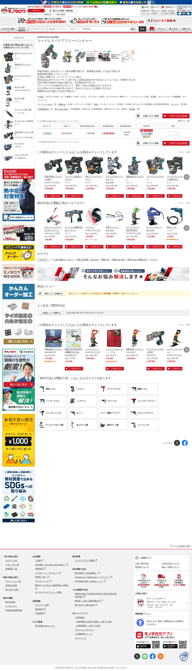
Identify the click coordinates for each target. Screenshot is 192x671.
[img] (14, 10)
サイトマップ (81, 638)
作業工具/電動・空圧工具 (87, 260)
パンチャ (154, 260)
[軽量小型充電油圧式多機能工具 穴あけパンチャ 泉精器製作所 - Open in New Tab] (74, 338)
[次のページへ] (187, 177)
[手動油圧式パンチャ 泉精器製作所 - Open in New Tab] (53, 338)
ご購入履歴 (60, 14)
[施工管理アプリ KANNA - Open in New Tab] (18, 387)
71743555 (47, 133)
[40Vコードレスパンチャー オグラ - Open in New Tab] (94, 166)
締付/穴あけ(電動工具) (137, 260)
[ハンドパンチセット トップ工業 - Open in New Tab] (115, 338)
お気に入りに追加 (151, 116)
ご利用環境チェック (83, 634)
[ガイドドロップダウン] (168, 12)
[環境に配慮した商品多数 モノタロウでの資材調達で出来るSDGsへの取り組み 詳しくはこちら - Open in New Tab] (18, 521)
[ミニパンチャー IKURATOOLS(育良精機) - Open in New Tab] (94, 338)
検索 (142, 29)
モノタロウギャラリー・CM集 (48, 592)
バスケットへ (55, 196)
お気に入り (186, 29)
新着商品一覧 (11, 569)
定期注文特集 (11, 585)
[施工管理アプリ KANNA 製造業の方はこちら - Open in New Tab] (18, 410)
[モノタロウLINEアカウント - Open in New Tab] (145, 659)
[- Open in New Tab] (143, 581)
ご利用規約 (80, 617)
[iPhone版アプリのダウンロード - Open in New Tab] (148, 645)
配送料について (142, 567)
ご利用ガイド (145, 558)
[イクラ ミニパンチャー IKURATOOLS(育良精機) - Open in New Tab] (176, 338)
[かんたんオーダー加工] (18, 344)
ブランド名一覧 (12, 565)
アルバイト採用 (42, 605)
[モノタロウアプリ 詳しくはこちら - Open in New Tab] (161, 635)
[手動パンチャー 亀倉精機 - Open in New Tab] (115, 216)
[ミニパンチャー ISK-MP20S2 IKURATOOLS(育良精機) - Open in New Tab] (135, 216)
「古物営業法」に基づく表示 (87, 626)
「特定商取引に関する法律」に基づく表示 (93, 622)
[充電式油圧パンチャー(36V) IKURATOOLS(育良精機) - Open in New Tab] (53, 166)
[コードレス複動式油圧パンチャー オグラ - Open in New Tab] (74, 216)
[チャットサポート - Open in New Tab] (155, 10)
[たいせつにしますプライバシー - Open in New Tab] (184, 657)
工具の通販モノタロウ (63, 260)
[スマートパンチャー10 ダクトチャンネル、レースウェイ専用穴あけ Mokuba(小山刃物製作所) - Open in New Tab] (53, 216)
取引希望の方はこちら (45, 626)
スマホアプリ (11, 606)
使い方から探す (12, 589)
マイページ (33, 14)
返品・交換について (170, 567)
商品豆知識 (10, 602)
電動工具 (105, 260)
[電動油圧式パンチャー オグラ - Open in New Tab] (135, 166)
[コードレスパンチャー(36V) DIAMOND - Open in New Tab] (155, 338)
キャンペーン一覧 (13, 581)
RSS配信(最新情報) (13, 610)
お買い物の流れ (142, 563)
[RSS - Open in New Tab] (161, 659)
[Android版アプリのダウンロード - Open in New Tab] (175, 645)
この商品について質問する (51, 313)
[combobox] (88, 29)
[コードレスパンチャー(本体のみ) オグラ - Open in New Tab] (176, 166)
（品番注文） (22, 28)
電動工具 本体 (118, 260)
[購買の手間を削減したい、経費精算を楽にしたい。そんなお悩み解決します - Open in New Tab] (113, 274)
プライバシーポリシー (84, 630)
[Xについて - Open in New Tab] (137, 659)
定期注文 (48, 14)
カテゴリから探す (8, 29)
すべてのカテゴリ (36, 29)
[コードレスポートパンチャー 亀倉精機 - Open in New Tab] (115, 166)
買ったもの (173, 29)
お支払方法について (170, 563)
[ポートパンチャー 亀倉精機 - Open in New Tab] (155, 216)
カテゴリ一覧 (11, 560)
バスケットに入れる (178, 116)
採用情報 (36, 601)
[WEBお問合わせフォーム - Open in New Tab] (145, 10)
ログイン (36, 10)
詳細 (132, 29)
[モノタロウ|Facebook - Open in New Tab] (153, 659)
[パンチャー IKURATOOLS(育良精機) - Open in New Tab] (94, 216)
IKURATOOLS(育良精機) (48, 37)
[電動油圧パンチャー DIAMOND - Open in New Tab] (135, 338)
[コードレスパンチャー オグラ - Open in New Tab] (155, 166)
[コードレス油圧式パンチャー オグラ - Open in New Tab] (74, 166)
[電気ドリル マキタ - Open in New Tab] (176, 216)
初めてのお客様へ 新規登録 (62, 11)
